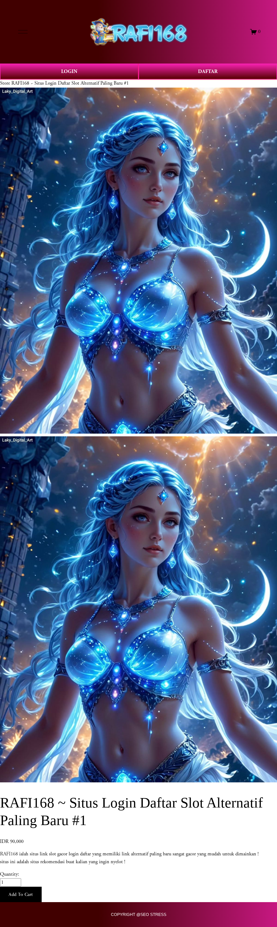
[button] (21, 894)
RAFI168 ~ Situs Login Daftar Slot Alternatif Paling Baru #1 (70, 83)
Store (5, 83)
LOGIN (69, 71)
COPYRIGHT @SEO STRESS (138, 914)
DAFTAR (207, 71)
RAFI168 (9, 854)
